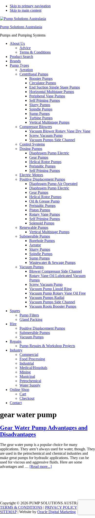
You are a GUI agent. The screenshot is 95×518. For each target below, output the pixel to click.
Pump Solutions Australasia (21, 27)
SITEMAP (8, 512)
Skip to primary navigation (30, 6)
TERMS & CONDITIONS (21, 507)
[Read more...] (40, 466)
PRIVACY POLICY (61, 507)
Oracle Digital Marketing (56, 512)
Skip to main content (25, 10)
